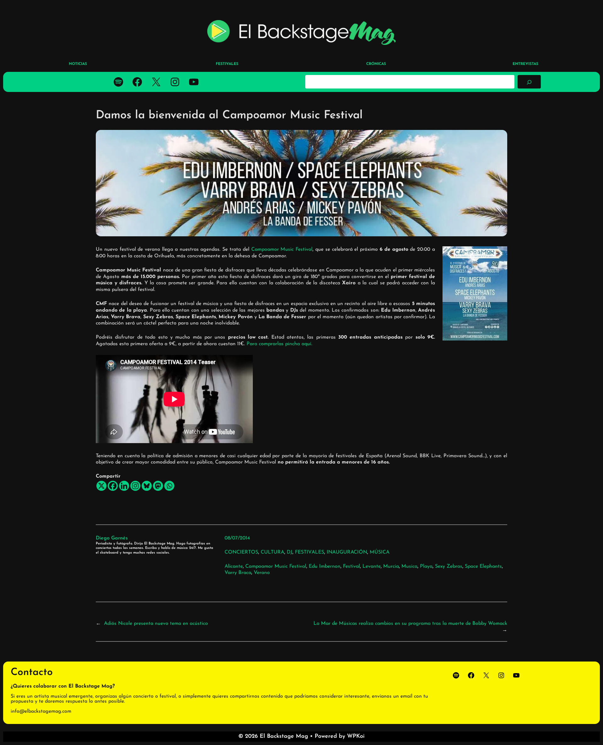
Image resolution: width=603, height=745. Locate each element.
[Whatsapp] (169, 486)
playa (426, 566)
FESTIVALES (309, 552)
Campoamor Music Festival (282, 249)
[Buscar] (529, 81)
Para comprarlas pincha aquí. (279, 343)
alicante (234, 566)
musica (409, 566)
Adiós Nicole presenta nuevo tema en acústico (156, 623)
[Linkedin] (124, 486)
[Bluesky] (147, 486)
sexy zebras (448, 566)
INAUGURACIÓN (347, 552)
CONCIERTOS (241, 552)
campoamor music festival (275, 566)
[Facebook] (113, 486)
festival (351, 566)
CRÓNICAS (376, 64)
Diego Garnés (112, 538)
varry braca (238, 572)
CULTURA (272, 552)
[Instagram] (135, 486)
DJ (289, 552)
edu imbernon (324, 566)
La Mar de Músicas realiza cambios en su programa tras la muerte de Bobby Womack (410, 623)
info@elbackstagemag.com (41, 711)
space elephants (483, 566)
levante (371, 566)
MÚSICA (379, 552)
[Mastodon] (158, 486)
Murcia (391, 566)
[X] (101, 486)
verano (262, 572)
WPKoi (356, 736)
